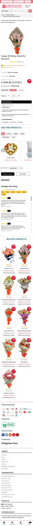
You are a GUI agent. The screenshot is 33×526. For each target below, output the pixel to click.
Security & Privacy (6, 488)
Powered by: (6, 439)
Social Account (6, 431)
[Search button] (30, 11)
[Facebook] (3, 434)
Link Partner (4, 468)
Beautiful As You (9, 268)
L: (5, 122)
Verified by (5, 419)
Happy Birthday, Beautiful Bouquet (11, 16)
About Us (4, 455)
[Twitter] (6, 434)
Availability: (9, 72)
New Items (28, 1)
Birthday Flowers (10, 14)
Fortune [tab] (9, 134)
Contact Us (5, 501)
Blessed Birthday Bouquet (24, 331)
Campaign (4, 492)
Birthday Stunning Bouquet (9, 362)
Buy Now (23, 174)
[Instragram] (10, 434)
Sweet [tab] (22, 134)
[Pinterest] (13, 434)
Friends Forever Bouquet (24, 299)
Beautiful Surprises (9, 393)
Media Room (5, 462)
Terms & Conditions (6, 490)
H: (19, 122)
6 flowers (13, 90)
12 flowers (21, 90)
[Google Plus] (17, 434)
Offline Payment (5, 483)
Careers (3, 459)
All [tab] (3, 134)
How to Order (5, 481)
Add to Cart (7, 174)
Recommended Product (8, 494)
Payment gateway (8, 405)
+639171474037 (9, 506)
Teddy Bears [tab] (5, 137)
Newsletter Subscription (8, 466)
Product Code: (8, 76)
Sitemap (3, 464)
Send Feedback (7, 504)
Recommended (7, 1)
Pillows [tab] (16, 134)
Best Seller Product (18, 1)
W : (12, 122)
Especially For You (9, 331)
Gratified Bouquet (24, 268)
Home (2, 14)
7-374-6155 (8, 508)
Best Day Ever (24, 362)
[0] (29, 522)
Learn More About (7, 472)
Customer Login (5, 478)
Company (4, 451)
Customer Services (7, 512)
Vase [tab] (13, 137)
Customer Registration (7, 476)
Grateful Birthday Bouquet (8, 299)
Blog (2, 457)
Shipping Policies (6, 485)
